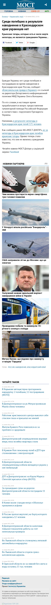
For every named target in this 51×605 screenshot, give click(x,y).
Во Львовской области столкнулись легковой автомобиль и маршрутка (24, 542)
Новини (22, 11)
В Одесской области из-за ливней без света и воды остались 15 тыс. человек (24, 565)
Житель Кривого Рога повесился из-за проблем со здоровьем (21, 428)
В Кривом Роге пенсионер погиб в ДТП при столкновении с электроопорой (23, 452)
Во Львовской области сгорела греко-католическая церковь (20, 553)
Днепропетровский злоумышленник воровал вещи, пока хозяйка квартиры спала (24, 440)
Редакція (5, 578)
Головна (8, 11)
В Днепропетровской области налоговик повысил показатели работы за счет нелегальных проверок (22, 528)
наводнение (20, 367)
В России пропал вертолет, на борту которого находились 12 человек (24, 516)
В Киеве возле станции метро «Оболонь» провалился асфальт (22, 504)
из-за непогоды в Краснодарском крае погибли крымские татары (25, 133)
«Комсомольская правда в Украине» (19, 90)
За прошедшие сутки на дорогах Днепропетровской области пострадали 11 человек (23, 491)
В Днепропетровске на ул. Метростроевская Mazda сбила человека (24, 405)
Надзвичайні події (16, 16)
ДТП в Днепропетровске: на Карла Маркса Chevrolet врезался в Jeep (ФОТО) (23, 478)
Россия (11, 367)
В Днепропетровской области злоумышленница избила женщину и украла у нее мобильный (24, 464)
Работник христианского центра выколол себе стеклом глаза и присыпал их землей (25, 417)
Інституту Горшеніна (16, 586)
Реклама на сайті (9, 581)
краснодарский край (36, 367)
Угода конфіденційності (12, 583)
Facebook (14, 151)
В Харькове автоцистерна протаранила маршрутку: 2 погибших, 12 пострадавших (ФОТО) (23, 392)
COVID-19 (35, 11)
